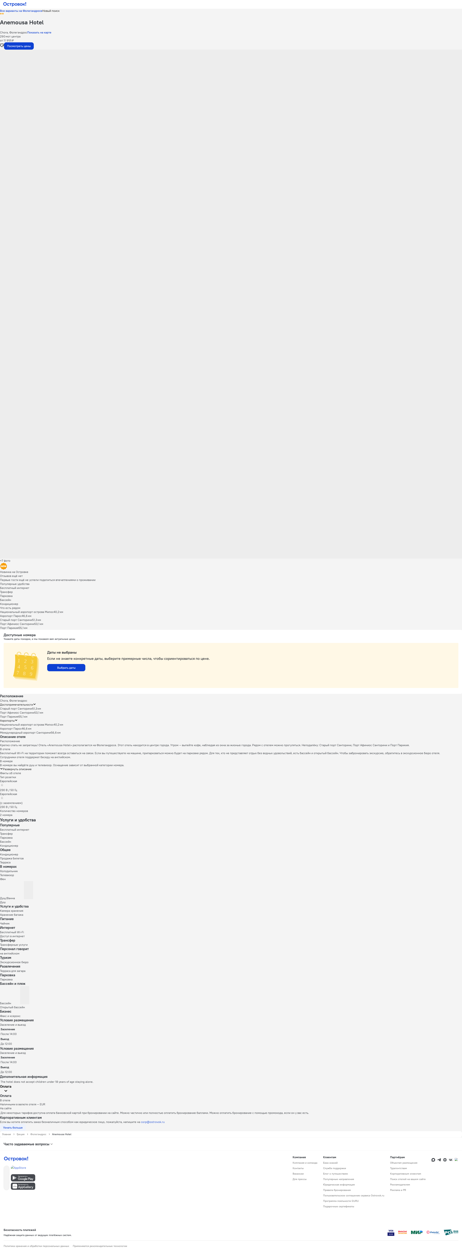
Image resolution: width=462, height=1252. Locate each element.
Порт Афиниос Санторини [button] (17, 712)
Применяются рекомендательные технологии (100, 1246)
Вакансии (298, 1173)
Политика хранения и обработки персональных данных (36, 1246)
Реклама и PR (398, 1190)
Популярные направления (338, 1179)
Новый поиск (51, 11)
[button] (231, 86)
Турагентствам (398, 1168)
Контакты (298, 1168)
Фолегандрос (38, 1134)
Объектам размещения (403, 1162)
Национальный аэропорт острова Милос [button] (27, 724)
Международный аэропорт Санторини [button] (25, 732)
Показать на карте (39, 32)
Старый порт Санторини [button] (16, 708)
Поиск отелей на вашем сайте (408, 1179)
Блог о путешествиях (335, 1173)
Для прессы (300, 1179)
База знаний (330, 1162)
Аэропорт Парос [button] (11, 728)
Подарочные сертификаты (338, 1206)
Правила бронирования (337, 1190)
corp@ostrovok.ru (153, 1122)
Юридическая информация (339, 1184)
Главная (6, 1134)
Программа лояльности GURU (341, 1201)
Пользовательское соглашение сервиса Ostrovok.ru (353, 1195)
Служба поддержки (334, 1168)
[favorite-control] (2, 46)
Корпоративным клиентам (405, 1173)
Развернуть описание (17, 769)
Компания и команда (305, 1162)
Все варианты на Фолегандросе (21, 11)
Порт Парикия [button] (9, 716)
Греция (21, 1134)
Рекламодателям (400, 1184)
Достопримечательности (16, 704)
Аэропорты (7, 720)
